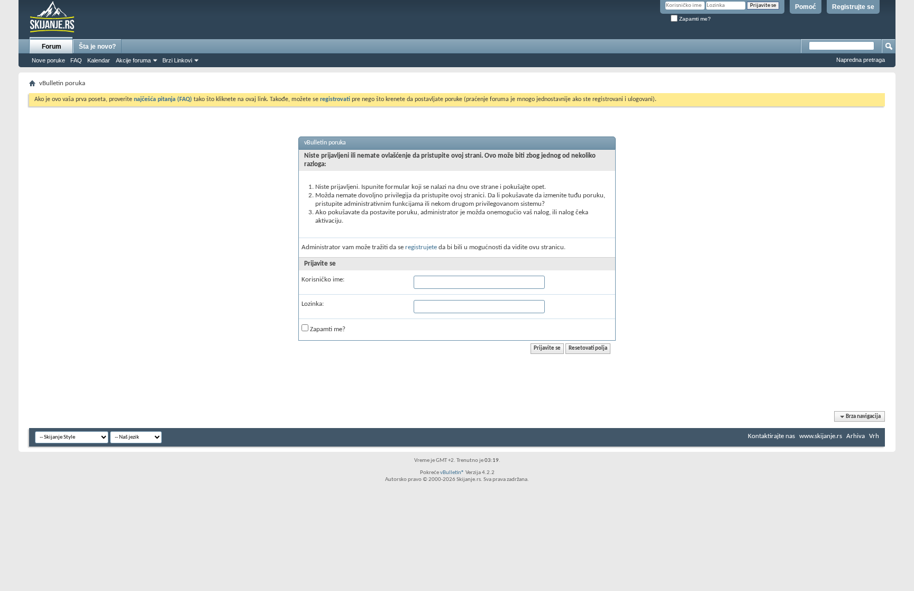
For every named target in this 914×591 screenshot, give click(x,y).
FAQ (76, 60)
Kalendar (98, 60)
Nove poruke (48, 60)
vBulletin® (452, 473)
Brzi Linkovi (177, 60)
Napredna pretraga (860, 60)
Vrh (874, 436)
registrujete (421, 247)
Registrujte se (853, 7)
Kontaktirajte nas (771, 436)
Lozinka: (312, 304)
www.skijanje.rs (820, 436)
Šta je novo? (97, 46)
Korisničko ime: (322, 279)
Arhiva (855, 436)
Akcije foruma (133, 60)
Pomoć (805, 7)
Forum (51, 46)
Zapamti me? (694, 19)
